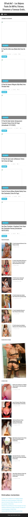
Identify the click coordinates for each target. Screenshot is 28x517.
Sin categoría (5, 45)
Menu (5, 14)
